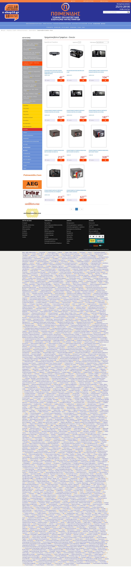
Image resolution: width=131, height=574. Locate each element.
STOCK (25, 40)
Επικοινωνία (92, 223)
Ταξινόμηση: (93, 42)
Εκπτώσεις (24, 233)
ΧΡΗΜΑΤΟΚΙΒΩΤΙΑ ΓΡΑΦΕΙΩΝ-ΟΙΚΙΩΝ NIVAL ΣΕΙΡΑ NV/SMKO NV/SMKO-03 (54, 151)
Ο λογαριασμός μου (49, 233)
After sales (91, 227)
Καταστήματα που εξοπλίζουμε (74, 229)
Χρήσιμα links (70, 235)
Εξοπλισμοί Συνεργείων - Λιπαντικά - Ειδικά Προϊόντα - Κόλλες (31, 81)
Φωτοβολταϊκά (26, 123)
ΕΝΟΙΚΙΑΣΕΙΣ (26, 138)
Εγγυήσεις (47, 229)
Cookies (24, 237)
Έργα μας (69, 231)
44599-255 (91, 115)
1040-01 (47, 155)
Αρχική (3, 30)
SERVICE (25, 132)
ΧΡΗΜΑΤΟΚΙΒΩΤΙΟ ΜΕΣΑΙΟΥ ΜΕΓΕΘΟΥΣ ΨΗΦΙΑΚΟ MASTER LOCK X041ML (53, 111)
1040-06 (91, 155)
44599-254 (69, 115)
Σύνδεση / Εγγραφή (49, 235)
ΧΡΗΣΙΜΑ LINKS (57, 27)
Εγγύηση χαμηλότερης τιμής (51, 239)
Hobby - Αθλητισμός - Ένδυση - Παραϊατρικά (30, 97)
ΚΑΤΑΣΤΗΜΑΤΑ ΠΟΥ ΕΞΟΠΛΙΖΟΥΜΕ (79, 23)
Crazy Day (25, 111)
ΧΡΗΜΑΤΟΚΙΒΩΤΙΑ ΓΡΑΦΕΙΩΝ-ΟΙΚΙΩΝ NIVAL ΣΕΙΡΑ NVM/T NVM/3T (98, 151)
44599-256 (47, 195)
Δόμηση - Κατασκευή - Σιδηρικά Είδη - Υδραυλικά (31, 72)
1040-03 (69, 155)
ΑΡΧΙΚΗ (73, 1)
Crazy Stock (26, 114)
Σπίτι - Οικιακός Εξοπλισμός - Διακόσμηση (29, 48)
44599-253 (47, 115)
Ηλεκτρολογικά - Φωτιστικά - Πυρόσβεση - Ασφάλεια (29, 85)
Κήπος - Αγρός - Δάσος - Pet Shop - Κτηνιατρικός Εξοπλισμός (31, 44)
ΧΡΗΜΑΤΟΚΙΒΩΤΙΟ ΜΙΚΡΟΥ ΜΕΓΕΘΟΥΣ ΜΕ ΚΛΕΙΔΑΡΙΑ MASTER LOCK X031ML (98, 71)
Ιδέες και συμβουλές (93, 231)
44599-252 (91, 75)
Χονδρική (24, 231)
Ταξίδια (68, 241)
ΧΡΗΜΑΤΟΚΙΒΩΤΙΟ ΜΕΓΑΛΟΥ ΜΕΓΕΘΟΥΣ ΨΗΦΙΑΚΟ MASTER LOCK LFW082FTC (54, 191)
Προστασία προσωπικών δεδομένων (53, 243)
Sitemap (46, 237)
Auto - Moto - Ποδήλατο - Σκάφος (31, 93)
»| (81, 209)
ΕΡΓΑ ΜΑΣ (90, 23)
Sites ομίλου (69, 237)
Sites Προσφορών (27, 126)
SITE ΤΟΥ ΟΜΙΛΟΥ (65, 27)
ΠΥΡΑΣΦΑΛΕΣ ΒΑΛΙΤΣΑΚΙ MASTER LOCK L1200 (75, 71)
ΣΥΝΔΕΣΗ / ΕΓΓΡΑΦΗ (88, 1)
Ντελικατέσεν (70, 239)
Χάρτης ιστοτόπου (26, 227)
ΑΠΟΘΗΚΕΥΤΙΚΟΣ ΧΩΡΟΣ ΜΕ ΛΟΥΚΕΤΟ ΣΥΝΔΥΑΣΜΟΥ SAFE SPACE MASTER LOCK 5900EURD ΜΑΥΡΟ (54, 72)
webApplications (105, 249)
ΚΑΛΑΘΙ (104, 1)
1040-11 (69, 195)
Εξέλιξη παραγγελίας (49, 231)
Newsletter (24, 235)
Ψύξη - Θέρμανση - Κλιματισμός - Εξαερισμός (30, 67)
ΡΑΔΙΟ (83, 27)
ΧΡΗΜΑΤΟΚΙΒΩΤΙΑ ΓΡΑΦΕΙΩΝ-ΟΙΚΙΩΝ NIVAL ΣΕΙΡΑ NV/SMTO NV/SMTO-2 (76, 151)
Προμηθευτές (70, 233)
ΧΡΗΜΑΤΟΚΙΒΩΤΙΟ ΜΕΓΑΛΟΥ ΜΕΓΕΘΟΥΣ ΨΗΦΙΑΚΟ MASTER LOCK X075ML (98, 111)
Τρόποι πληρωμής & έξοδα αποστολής (53, 225)
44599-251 (69, 75)
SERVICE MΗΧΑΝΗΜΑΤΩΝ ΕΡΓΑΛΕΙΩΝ (34, 23)
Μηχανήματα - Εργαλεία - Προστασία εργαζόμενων (31, 76)
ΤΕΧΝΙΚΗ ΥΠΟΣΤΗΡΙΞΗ (47, 23)
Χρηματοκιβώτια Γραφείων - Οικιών (45, 30)
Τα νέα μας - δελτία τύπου (28, 225)
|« (71, 209)
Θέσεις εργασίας (26, 229)
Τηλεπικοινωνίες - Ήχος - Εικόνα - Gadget (31, 90)
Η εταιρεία (24, 223)
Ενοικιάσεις (26, 120)
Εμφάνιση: (75, 42)
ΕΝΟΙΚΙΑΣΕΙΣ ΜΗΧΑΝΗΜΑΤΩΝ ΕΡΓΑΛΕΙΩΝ (62, 23)
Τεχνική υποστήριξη (93, 225)
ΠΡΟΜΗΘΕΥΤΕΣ (49, 27)
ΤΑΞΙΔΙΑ (79, 27)
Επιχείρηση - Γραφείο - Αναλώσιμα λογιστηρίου (17, 30)
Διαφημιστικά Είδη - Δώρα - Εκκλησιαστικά (29, 101)
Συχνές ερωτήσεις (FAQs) (94, 229)
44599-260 (47, 75)
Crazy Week (26, 108)
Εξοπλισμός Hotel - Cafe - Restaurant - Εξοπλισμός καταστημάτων (32, 53)
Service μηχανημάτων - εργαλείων (75, 225)
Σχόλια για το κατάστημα (94, 233)
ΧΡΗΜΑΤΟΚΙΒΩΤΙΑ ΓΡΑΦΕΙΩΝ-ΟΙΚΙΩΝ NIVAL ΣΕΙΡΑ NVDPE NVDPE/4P (76, 191)
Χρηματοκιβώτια (32, 30)
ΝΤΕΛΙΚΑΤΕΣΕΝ (73, 27)
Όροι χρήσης (47, 223)
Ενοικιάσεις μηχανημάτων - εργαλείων (75, 227)
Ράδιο (68, 243)
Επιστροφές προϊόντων (50, 241)
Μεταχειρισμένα (70, 223)
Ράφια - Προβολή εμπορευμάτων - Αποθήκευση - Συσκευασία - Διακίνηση (32, 58)
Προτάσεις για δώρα (28, 117)
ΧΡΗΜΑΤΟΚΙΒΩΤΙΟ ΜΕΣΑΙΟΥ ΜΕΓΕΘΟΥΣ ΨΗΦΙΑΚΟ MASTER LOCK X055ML (75, 111)
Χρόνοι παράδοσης (49, 227)
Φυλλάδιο (25, 129)
